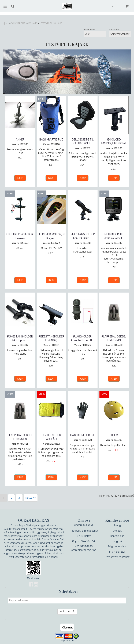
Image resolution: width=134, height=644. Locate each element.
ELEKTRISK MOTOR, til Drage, (51, 236)
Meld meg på (67, 611)
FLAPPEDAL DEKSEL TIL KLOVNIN (114, 338)
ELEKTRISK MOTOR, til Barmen (20, 236)
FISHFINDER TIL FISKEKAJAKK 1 (114, 236)
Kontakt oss (117, 536)
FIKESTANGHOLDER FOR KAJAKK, (83, 236)
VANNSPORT (18, 23)
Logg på (117, 541)
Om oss (117, 531)
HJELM (114, 435)
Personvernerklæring (117, 557)
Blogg (117, 525)
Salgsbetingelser (117, 546)
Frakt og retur (117, 551)
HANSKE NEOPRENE (82, 435)
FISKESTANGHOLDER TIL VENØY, (51, 338)
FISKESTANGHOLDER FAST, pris (20, 338)
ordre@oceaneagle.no (83, 550)
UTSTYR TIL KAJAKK (51, 23)
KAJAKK (32, 23)
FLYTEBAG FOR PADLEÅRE (51, 437)
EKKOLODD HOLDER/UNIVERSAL (113, 141)
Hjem (5, 23)
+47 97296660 (84, 546)
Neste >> (30, 497)
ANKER (20, 139)
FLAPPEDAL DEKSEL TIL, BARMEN (20, 437)
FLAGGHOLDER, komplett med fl (82, 338)
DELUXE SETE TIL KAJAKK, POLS (83, 141)
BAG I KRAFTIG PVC (51, 139)
